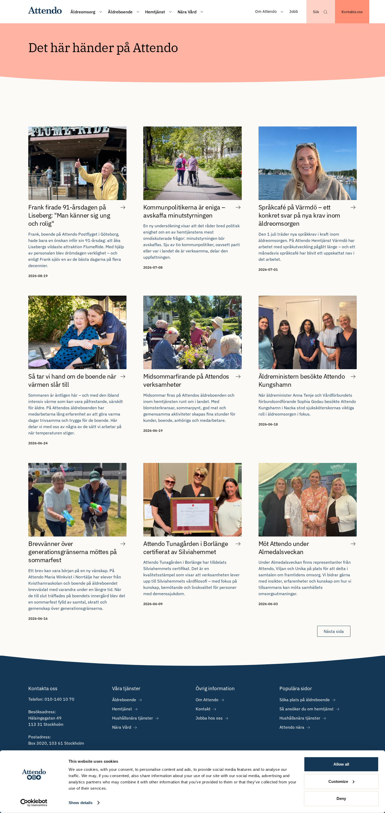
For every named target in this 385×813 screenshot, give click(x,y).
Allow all (341, 764)
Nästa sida (334, 631)
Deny (341, 798)
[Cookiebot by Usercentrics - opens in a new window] (34, 803)
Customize (338, 781)
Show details (80, 802)
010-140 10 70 (59, 699)
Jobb (293, 11)
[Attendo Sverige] (45, 11)
